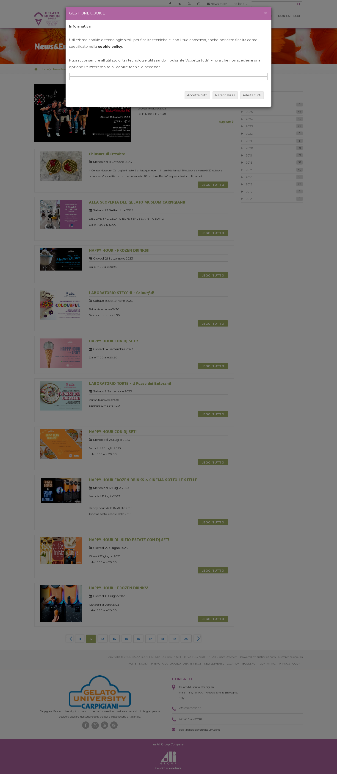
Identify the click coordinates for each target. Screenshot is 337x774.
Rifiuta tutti (252, 95)
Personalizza (225, 95)
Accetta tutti (197, 95)
